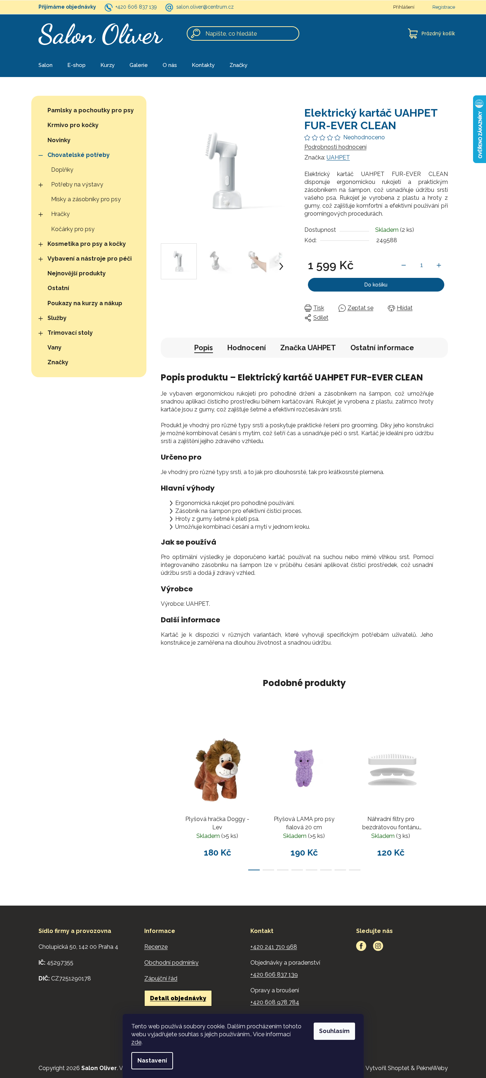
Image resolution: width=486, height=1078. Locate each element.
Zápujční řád (160, 978)
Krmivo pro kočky (73, 125)
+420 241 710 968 (273, 946)
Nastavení (152, 1060)
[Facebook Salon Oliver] (361, 946)
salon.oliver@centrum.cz (205, 7)
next (442, 796)
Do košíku (375, 285)
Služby (57, 318)
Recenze (156, 946)
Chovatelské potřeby (78, 155)
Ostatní (58, 288)
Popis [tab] (203, 347)
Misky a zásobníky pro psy (86, 199)
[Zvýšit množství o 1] (438, 265)
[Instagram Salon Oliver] (378, 946)
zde (136, 1042)
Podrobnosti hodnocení (335, 147)
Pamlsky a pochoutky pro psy (90, 110)
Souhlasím (334, 1031)
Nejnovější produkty (76, 273)
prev (166, 796)
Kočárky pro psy (73, 229)
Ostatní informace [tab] (382, 347)
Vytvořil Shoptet (387, 1068)
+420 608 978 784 (274, 1002)
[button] (281, 266)
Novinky (59, 140)
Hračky (60, 214)
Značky (57, 362)
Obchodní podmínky (171, 962)
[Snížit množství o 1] (403, 265)
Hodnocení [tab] (246, 347)
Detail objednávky (178, 998)
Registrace (443, 7)
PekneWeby (432, 1068)
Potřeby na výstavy (77, 184)
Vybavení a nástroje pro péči (89, 258)
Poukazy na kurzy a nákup (84, 303)
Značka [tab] (308, 347)
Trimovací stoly (70, 332)
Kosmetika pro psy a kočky (86, 243)
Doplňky (62, 169)
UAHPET (338, 157)
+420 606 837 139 (136, 7)
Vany (54, 347)
